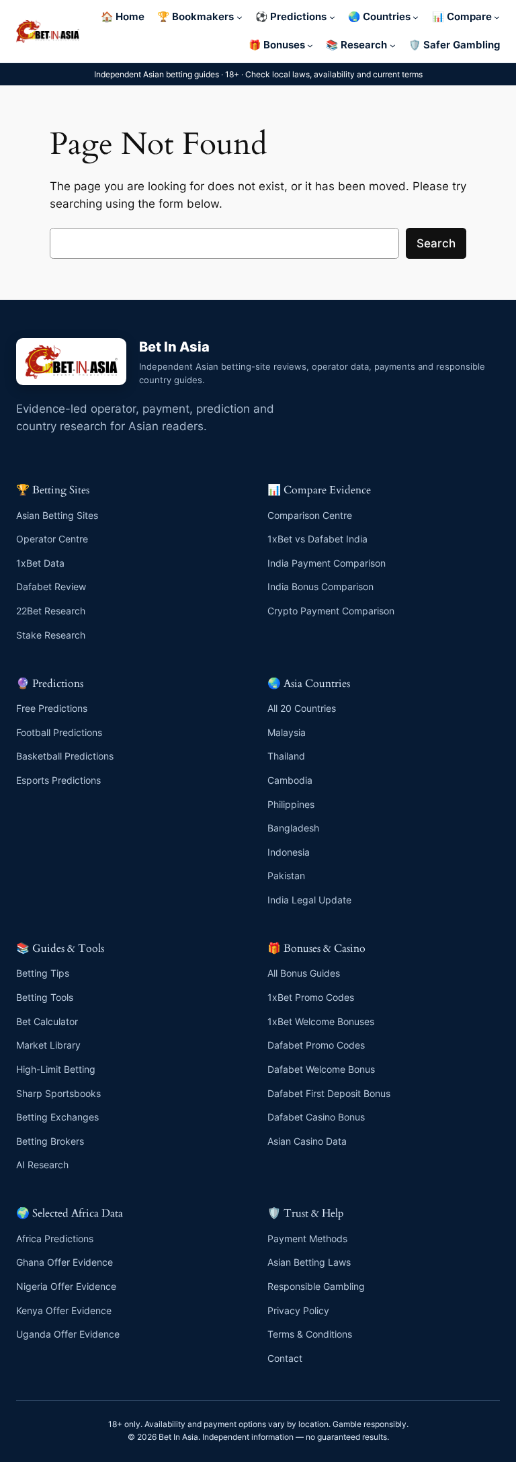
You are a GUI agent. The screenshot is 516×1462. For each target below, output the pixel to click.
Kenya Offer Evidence (64, 1310)
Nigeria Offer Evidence (66, 1286)
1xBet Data (40, 563)
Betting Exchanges (57, 1117)
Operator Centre (52, 538)
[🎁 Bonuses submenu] (310, 45)
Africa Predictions (54, 1238)
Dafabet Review (51, 586)
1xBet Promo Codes (310, 997)
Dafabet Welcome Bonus (321, 1069)
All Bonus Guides (303, 973)
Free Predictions (51, 708)
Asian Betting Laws (309, 1262)
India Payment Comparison (326, 563)
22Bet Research (50, 610)
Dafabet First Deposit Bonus (328, 1093)
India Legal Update (309, 899)
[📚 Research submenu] (393, 45)
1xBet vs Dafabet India (317, 538)
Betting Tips (42, 973)
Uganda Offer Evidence (68, 1334)
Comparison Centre (309, 515)
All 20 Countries (301, 708)
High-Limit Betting (55, 1069)
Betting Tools (44, 997)
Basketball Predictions (65, 756)
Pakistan (286, 875)
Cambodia (289, 780)
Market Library (48, 1045)
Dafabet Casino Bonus (316, 1117)
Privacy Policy (298, 1310)
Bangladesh (293, 828)
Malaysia (286, 732)
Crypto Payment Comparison (330, 610)
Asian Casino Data (307, 1141)
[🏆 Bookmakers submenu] (239, 17)
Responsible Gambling (316, 1286)
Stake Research (50, 635)
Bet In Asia (174, 347)
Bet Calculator (47, 1021)
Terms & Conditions (309, 1334)
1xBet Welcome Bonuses (320, 1021)
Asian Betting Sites (57, 515)
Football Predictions (59, 732)
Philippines (290, 804)
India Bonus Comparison (320, 586)
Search (436, 243)
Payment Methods (307, 1238)
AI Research (42, 1164)
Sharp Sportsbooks (58, 1093)
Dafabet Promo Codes (316, 1045)
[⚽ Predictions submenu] (332, 17)
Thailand (286, 756)
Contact (284, 1358)
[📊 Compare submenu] (497, 17)
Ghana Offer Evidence (64, 1262)
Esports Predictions (58, 780)
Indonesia (288, 852)
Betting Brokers (50, 1141)
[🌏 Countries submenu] (416, 17)
